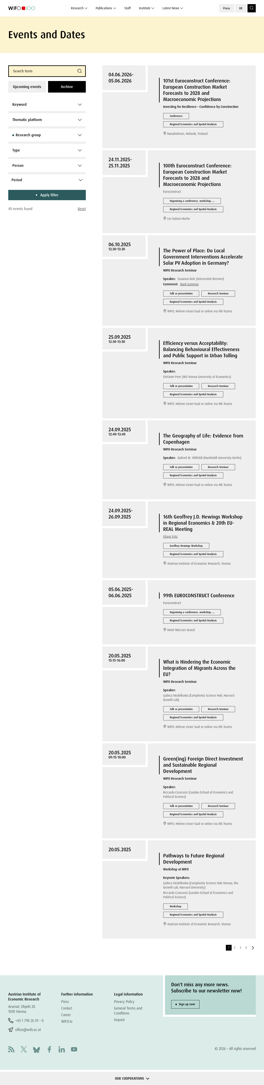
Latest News (171, 8)
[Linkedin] (62, 1050)
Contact (66, 1008)
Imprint (119, 1019)
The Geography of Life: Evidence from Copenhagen (203, 439)
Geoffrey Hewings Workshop (186, 546)
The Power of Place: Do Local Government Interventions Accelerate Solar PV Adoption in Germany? (203, 256)
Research (77, 8)
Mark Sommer (189, 284)
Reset (82, 208)
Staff (127, 8)
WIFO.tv (67, 1021)
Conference (176, 116)
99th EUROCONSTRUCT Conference (199, 595)
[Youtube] (74, 1050)
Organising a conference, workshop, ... (192, 201)
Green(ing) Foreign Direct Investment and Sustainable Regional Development (203, 765)
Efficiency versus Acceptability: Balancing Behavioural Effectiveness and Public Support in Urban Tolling (201, 349)
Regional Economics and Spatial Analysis (193, 124)
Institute (144, 8)
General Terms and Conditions (128, 1011)
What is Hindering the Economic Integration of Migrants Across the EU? (199, 668)
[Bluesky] (36, 1049)
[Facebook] (49, 1050)
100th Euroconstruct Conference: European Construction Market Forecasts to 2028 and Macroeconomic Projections (197, 174)
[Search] (252, 8)
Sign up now (187, 1004)
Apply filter (49, 195)
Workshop (175, 906)
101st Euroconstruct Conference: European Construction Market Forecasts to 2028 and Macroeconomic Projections (196, 90)
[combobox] (47, 104)
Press (226, 8)
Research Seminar (218, 293)
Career (66, 1014)
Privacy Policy (124, 1001)
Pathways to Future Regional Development (193, 858)
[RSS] (11, 1050)
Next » (253, 948)
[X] (24, 1050)
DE (240, 8)
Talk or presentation (181, 293)
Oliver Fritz (170, 536)
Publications (104, 8)
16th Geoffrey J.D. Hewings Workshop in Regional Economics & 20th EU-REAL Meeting (203, 523)
